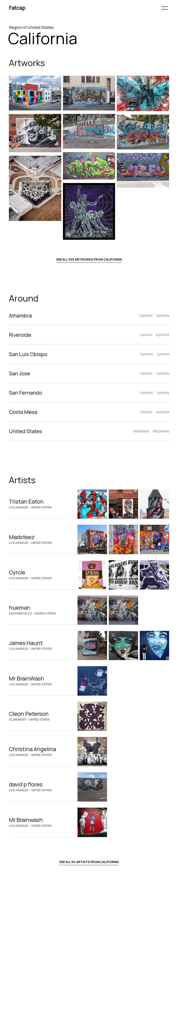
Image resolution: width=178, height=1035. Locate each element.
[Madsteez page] (92, 539)
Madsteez (22, 537)
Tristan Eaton (26, 501)
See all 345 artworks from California (89, 259)
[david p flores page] (92, 787)
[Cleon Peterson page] (92, 716)
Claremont (17, 719)
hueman (19, 607)
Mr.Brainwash (26, 820)
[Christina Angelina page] (92, 751)
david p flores (26, 784)
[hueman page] (92, 610)
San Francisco (20, 613)
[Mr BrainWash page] (92, 680)
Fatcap (17, 7)
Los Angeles (18, 507)
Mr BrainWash (26, 678)
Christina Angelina (32, 749)
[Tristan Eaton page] (92, 504)
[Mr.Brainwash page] (92, 822)
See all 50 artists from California (89, 862)
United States (41, 507)
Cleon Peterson (29, 714)
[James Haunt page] (92, 645)
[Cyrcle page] (92, 575)
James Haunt (26, 643)
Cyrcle (17, 572)
